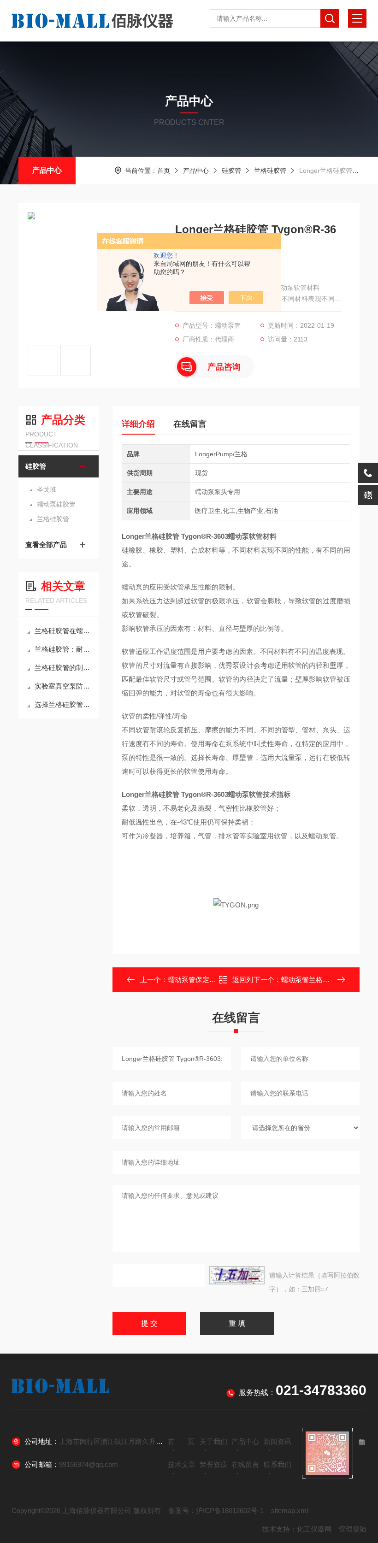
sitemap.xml (289, 1510)
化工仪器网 (314, 1529)
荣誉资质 (213, 1464)
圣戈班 (46, 489)
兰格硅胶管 (270, 170)
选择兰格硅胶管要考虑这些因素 (63, 704)
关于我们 (213, 1441)
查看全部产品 (46, 544)
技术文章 (181, 1464)
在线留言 (190, 424)
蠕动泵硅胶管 (56, 504)
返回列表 (242, 982)
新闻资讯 (277, 1441)
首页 (163, 170)
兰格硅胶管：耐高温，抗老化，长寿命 (63, 649)
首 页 (181, 1441)
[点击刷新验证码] (237, 1275)
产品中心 (47, 170)
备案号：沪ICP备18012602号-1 (216, 1510)
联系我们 (277, 1464)
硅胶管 (231, 170)
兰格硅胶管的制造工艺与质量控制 (63, 667)
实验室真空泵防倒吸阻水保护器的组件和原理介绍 (63, 686)
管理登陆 (352, 1529)
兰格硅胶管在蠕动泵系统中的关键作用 (63, 631)
